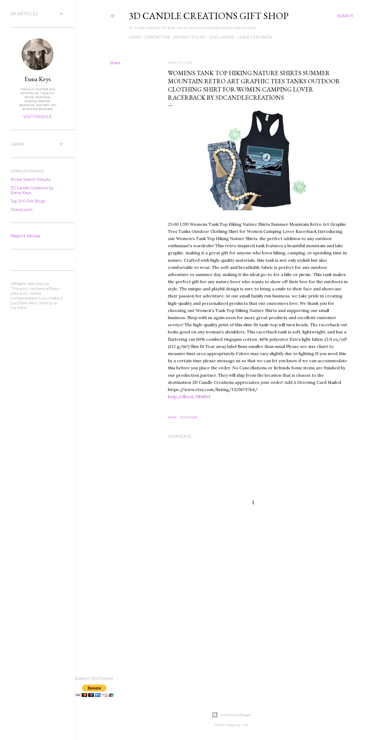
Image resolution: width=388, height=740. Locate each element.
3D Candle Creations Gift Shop (208, 16)
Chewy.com (21, 209)
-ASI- (245, 725)
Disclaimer (221, 37)
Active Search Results (31, 179)
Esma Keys (38, 79)
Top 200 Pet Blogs (28, 201)
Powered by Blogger (235, 715)
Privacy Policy (189, 37)
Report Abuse (25, 235)
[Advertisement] (258, 613)
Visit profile (37, 116)
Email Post (189, 417)
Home (135, 37)
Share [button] (115, 63)
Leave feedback (254, 37)
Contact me (157, 37)
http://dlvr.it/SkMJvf (189, 396)
